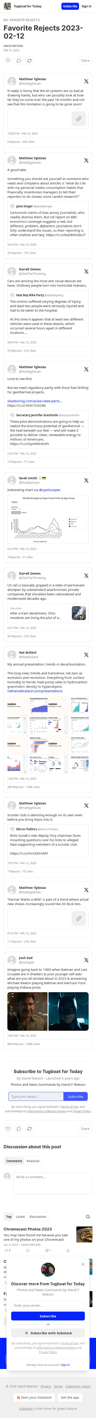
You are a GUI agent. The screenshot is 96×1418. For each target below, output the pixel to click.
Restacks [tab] (33, 1161)
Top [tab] (8, 1217)
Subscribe (70, 6)
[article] (48, 1239)
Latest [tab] (20, 1217)
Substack (26, 1408)
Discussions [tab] (37, 1217)
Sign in (87, 6)
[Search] (87, 1216)
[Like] (8, 60)
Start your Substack (36, 1397)
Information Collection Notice (56, 1348)
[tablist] (23, 1161)
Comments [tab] (14, 1161)
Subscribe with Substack (51, 1333)
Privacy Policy (48, 1352)
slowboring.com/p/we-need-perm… (34, 401)
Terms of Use (69, 1343)
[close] (83, 1264)
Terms (58, 1386)
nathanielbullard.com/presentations (35, 691)
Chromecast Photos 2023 (28, 1229)
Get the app (70, 1397)
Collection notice (78, 1386)
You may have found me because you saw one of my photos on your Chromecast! (36, 1237)
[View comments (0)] (18, 60)
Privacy (46, 1386)
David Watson (13, 45)
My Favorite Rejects (22, 20)
